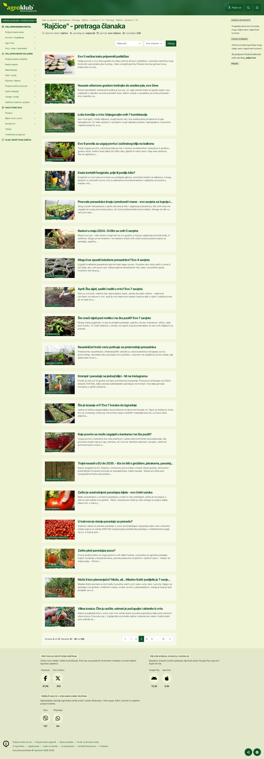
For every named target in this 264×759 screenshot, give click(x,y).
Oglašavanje (33, 746)
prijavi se (251, 57)
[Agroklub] (20, 7)
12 (163, 638)
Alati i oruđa (10, 75)
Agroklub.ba (64, 20)
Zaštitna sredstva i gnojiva (17, 102)
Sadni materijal (12, 91)
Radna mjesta (11, 64)
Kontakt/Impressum (87, 746)
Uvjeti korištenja (50, 746)
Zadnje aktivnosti (240, 20)
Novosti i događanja (14, 37)
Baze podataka (13, 107)
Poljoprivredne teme (14, 32)
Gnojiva (8, 113)
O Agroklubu (18, 746)
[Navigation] (257, 7)
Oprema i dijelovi (13, 81)
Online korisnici (239, 39)
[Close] (248, 7)
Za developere (67, 746)
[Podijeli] (248, 752)
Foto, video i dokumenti (16, 48)
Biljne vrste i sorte (13, 118)
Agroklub (38, 750)
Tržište (8, 129)
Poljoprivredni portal (22, 742)
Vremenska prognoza (15, 134)
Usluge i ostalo (12, 97)
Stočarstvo (10, 124)
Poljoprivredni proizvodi (16, 86)
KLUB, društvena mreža (18, 140)
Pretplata (104, 746)
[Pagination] (125, 639)
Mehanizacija (11, 70)
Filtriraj (171, 43)
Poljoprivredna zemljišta (16, 59)
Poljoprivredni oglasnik (19, 54)
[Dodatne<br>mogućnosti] (257, 752)
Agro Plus (9, 43)
